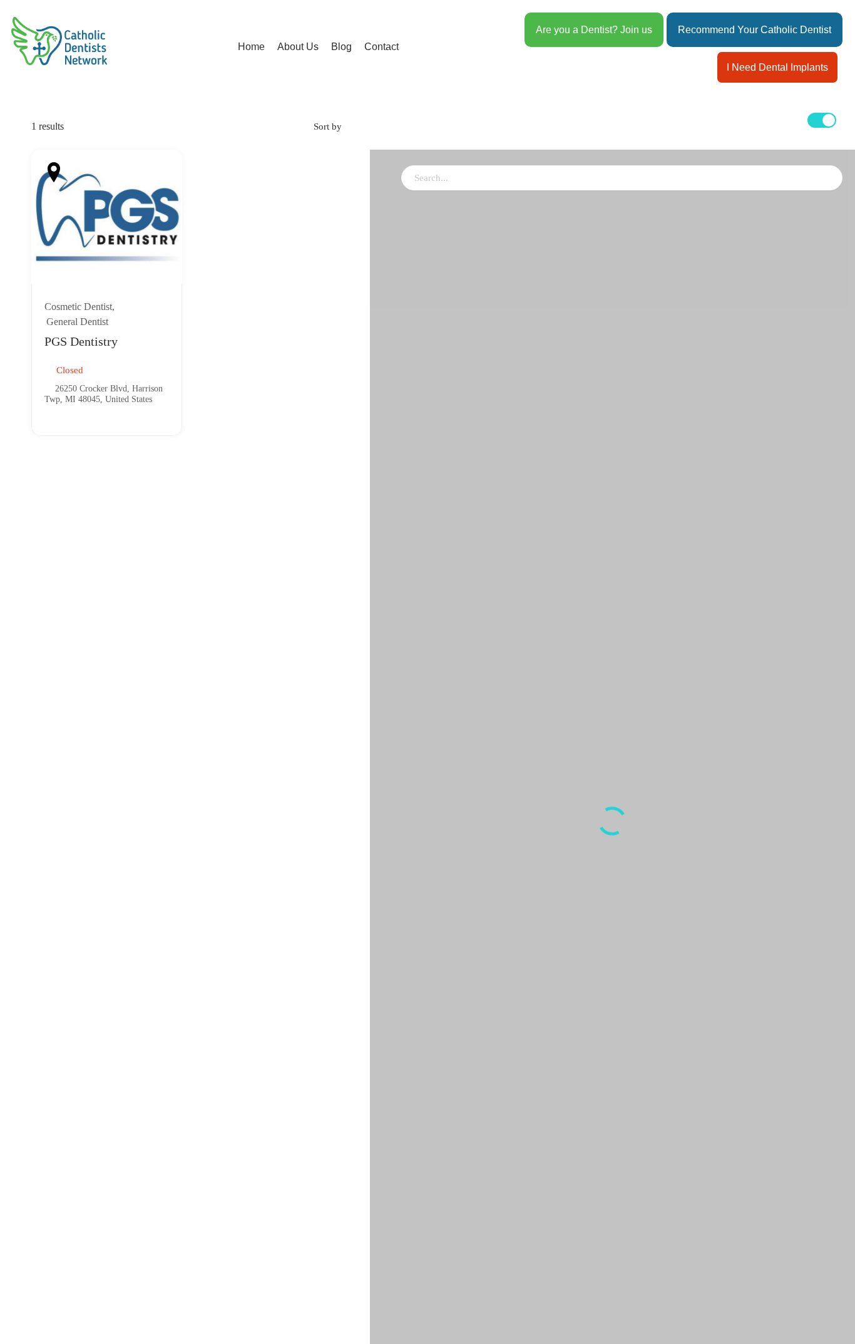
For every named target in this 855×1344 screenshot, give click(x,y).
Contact (381, 46)
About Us (298, 46)
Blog (341, 46)
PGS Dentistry (81, 341)
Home (251, 46)
